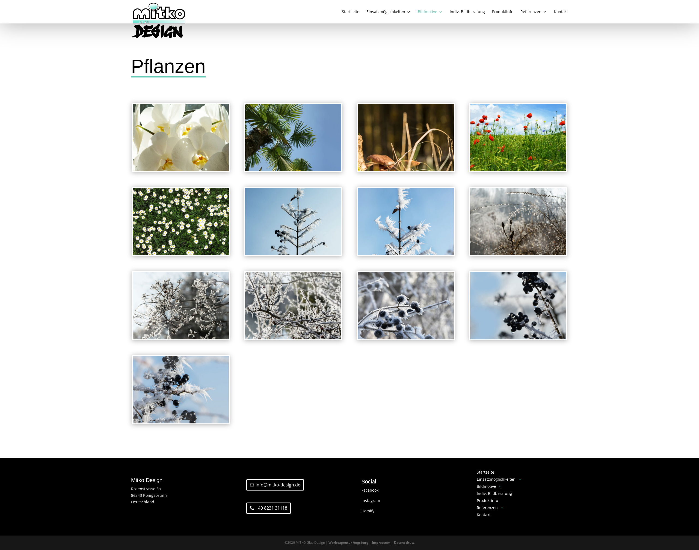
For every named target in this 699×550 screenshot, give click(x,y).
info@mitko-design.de (278, 485)
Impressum (381, 542)
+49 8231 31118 (271, 508)
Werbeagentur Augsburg (348, 542)
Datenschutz (404, 542)
